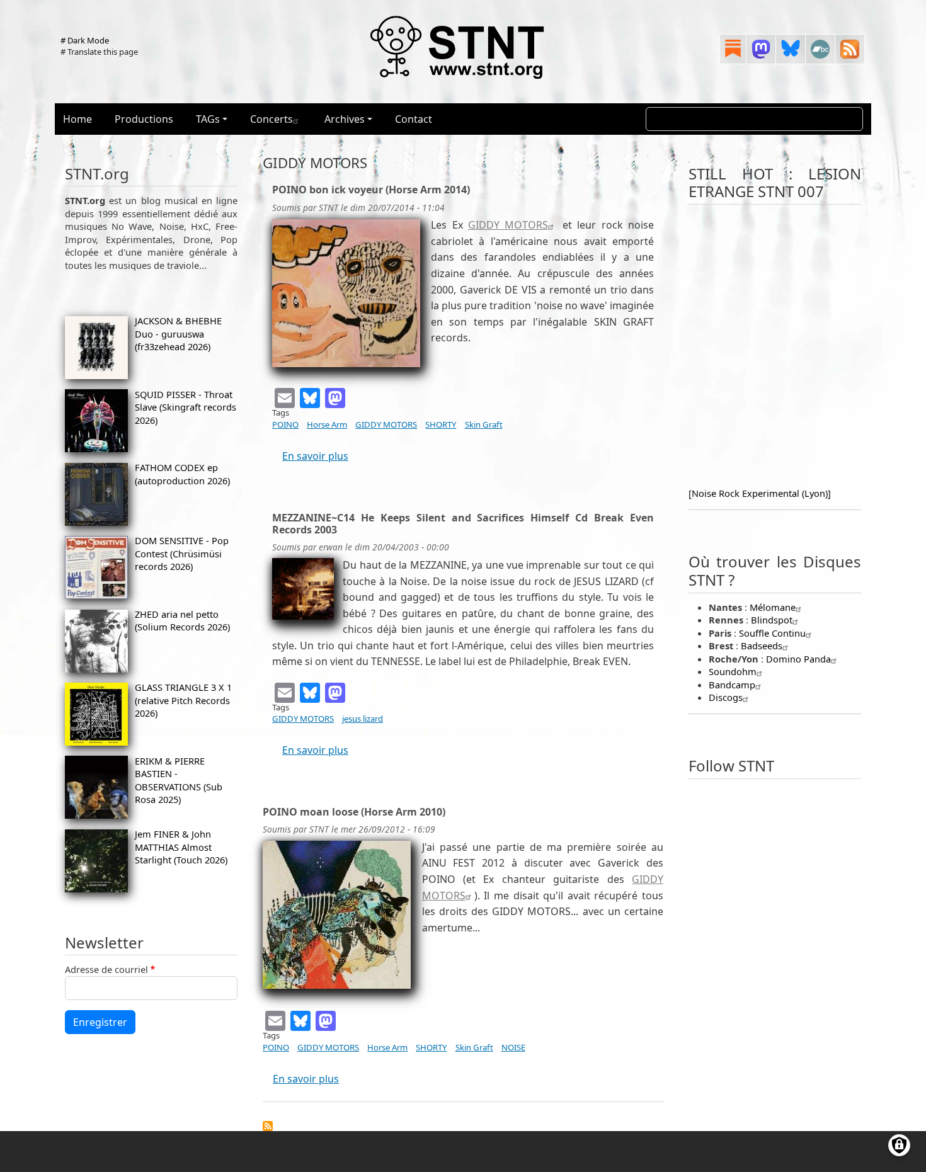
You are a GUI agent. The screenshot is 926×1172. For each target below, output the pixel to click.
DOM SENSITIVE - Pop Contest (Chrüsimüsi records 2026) (182, 553)
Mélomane (773, 607)
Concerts (271, 119)
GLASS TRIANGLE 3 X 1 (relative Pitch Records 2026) (183, 700)
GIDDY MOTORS (508, 225)
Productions (144, 119)
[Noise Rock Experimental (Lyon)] (760, 493)
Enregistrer (100, 1022)
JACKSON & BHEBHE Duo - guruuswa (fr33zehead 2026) (178, 333)
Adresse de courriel (106, 969)
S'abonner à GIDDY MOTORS (268, 1126)
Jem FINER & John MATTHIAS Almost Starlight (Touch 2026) (181, 847)
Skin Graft (484, 424)
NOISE (513, 1047)
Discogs (726, 697)
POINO (285, 424)
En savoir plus (315, 456)
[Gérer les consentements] (899, 1145)
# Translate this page (99, 51)
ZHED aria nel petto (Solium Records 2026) (182, 620)
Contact (413, 119)
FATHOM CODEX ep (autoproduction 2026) (182, 473)
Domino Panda (798, 658)
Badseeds (761, 645)
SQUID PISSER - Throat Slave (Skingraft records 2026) (185, 407)
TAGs (208, 119)
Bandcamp (732, 684)
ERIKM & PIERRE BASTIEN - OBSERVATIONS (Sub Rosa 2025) (178, 779)
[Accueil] (457, 46)
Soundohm (733, 671)
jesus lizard (362, 718)
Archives (344, 119)
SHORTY (440, 424)
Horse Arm (327, 424)
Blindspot (771, 619)
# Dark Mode (84, 40)
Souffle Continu (772, 633)
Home (77, 119)
